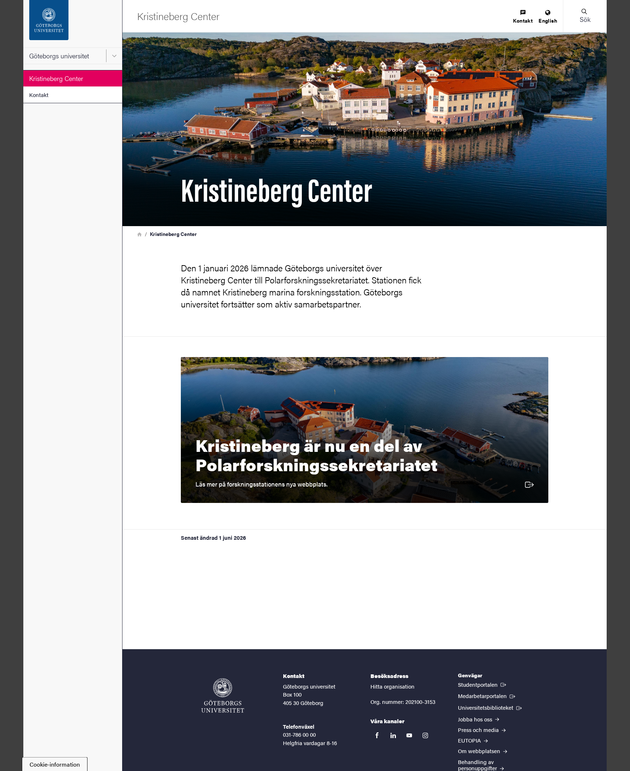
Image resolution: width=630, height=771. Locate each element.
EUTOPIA (470, 740)
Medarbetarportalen (487, 695)
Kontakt (38, 94)
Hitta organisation (392, 686)
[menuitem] (523, 17)
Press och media (479, 729)
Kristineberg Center (56, 78)
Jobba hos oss (476, 719)
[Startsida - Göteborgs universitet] (72, 23)
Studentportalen (483, 684)
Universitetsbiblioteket (490, 707)
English (547, 20)
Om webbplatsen (480, 751)
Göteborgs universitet (59, 55)
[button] (585, 16)
